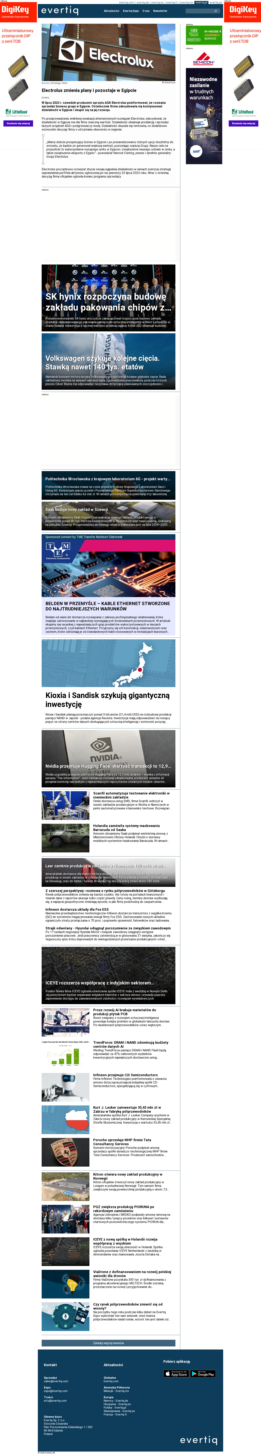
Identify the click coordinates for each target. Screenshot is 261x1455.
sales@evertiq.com (56, 1381)
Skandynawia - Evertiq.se (119, 1411)
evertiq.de (143, 2)
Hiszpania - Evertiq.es (117, 1404)
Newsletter (160, 10)
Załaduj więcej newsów (108, 1343)
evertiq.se (216, 2)
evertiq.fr (172, 2)
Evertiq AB (59, 11)
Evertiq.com (111, 1381)
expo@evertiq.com (56, 1391)
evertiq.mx (186, 2)
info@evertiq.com (55, 1400)
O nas (146, 10)
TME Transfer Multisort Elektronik (99, 537)
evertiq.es (157, 2)
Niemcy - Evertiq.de (116, 1400)
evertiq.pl (201, 2)
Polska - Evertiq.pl (115, 1407)
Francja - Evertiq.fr (115, 1414)
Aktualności (111, 10)
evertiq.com (126, 2)
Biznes (45, 83)
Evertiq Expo (131, 10)
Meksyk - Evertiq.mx (116, 1391)
